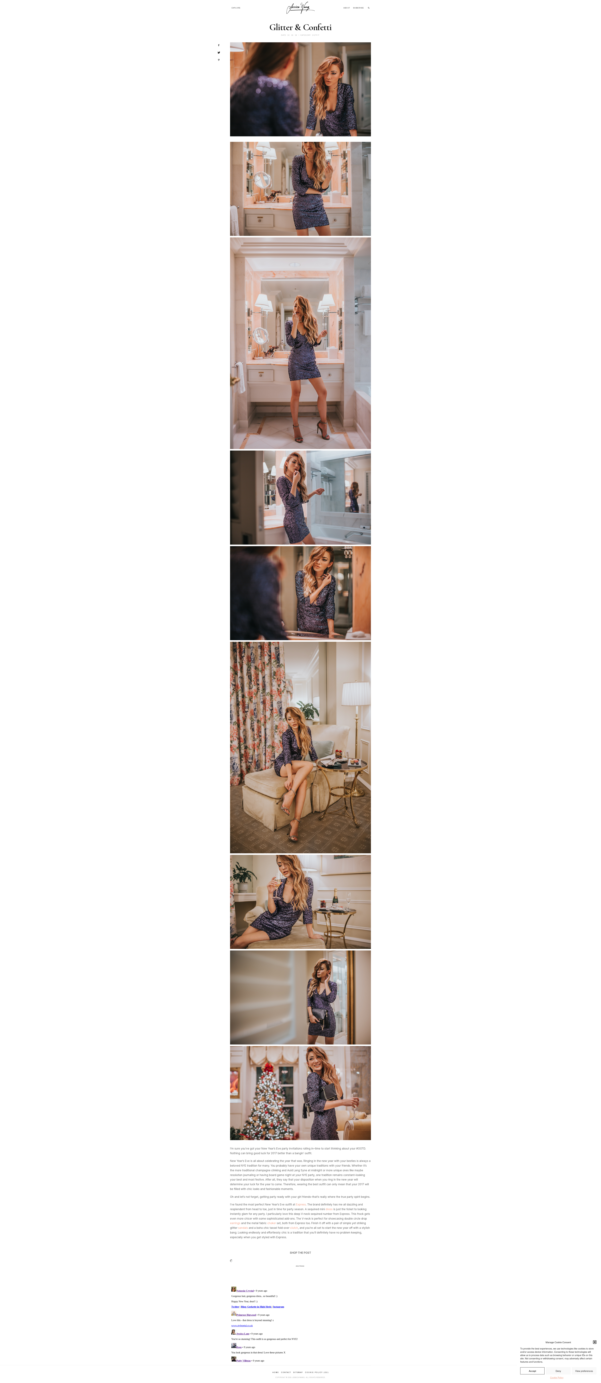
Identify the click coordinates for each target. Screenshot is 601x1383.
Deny (558, 1371)
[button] (594, 1342)
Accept (532, 1371)
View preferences (584, 1371)
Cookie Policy (556, 1377)
